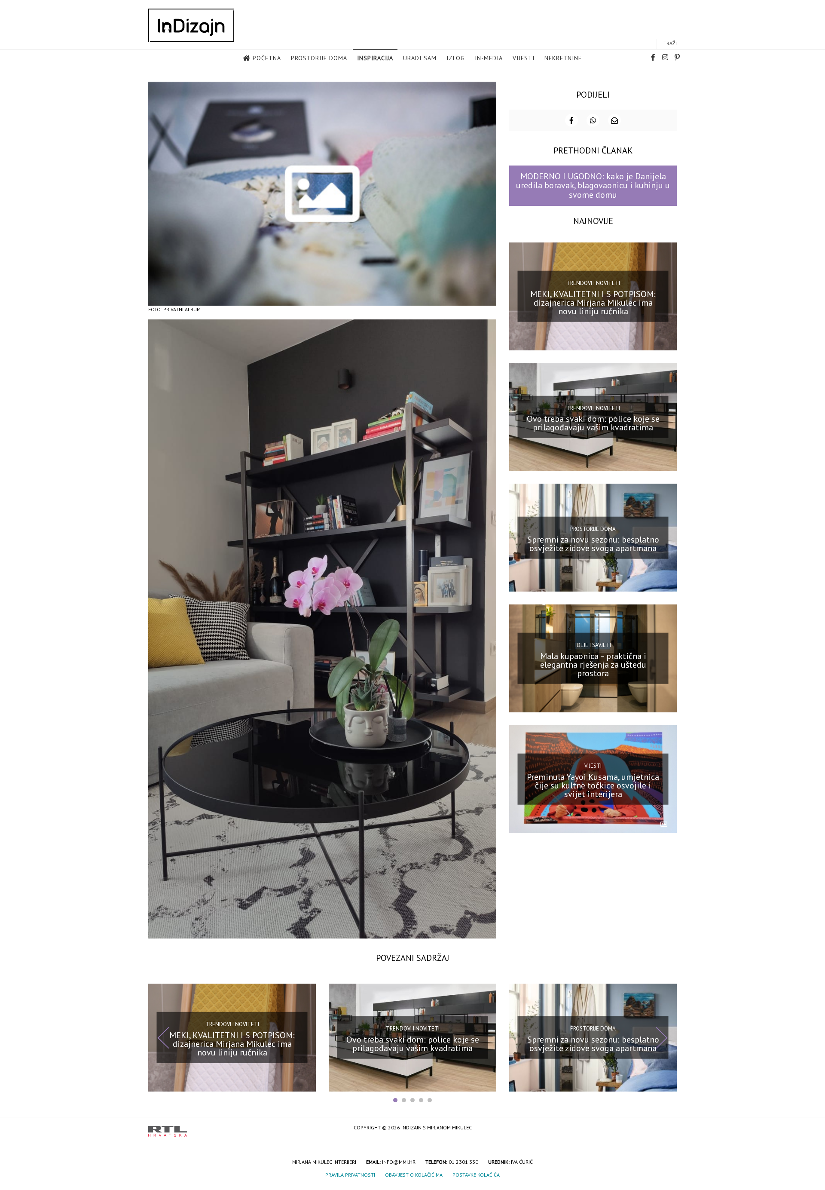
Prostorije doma (319, 58)
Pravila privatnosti (350, 1175)
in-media (489, 58)
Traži (670, 43)
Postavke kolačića (476, 1175)
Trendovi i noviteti (593, 283)
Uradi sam (420, 58)
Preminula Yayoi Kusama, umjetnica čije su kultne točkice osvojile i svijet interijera (593, 785)
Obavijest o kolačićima (414, 1175)
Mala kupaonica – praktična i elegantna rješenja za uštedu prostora (593, 664)
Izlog (455, 58)
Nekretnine (563, 58)
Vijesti (524, 58)
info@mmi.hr (399, 1162)
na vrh (668, 1128)
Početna (267, 58)
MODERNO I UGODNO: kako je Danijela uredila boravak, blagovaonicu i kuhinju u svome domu (593, 185)
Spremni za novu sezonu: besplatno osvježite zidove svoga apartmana (593, 544)
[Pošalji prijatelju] (614, 120)
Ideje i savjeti (593, 645)
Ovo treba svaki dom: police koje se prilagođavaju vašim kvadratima (593, 423)
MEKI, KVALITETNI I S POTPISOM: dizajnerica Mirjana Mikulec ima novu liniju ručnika (593, 302)
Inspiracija (375, 58)
